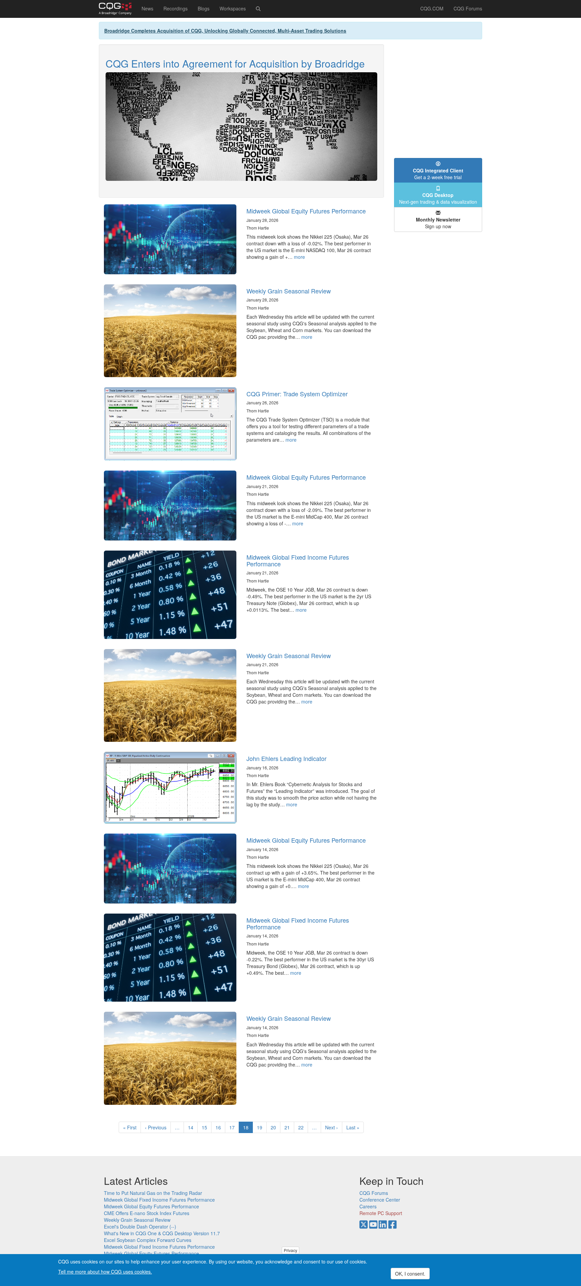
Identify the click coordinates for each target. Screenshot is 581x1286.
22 (303, 1127)
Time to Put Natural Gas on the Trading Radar (153, 1193)
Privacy (290, 1250)
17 (234, 1127)
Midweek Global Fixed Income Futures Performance (297, 560)
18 (248, 1128)
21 (289, 1127)
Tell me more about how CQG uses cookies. (105, 1271)
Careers (368, 1206)
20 (275, 1127)
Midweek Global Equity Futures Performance (306, 210)
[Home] (118, 9)
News (147, 8)
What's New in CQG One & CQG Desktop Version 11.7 (162, 1233)
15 (206, 1127)
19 (262, 1127)
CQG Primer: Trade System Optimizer (297, 393)
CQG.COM (431, 8)
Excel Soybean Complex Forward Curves (147, 1240)
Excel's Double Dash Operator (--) (140, 1226)
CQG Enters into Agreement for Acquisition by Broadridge (235, 63)
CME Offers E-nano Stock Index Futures (146, 1213)
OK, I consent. (410, 1273)
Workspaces (233, 8)
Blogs (203, 8)
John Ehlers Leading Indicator (286, 758)
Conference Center (379, 1199)
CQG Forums (468, 8)
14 (193, 1127)
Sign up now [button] (438, 223)
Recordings (175, 8)
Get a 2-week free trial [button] (438, 173)
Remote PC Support (380, 1213)
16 (220, 1127)
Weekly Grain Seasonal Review (288, 290)
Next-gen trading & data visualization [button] (438, 198)
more (299, 256)
